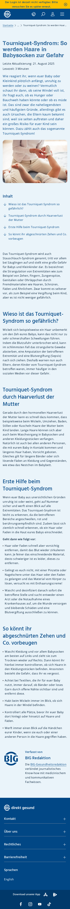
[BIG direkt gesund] (7, 14)
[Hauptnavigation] (62, 14)
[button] (35, 819)
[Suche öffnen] (43, 14)
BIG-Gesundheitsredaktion (48, 764)
